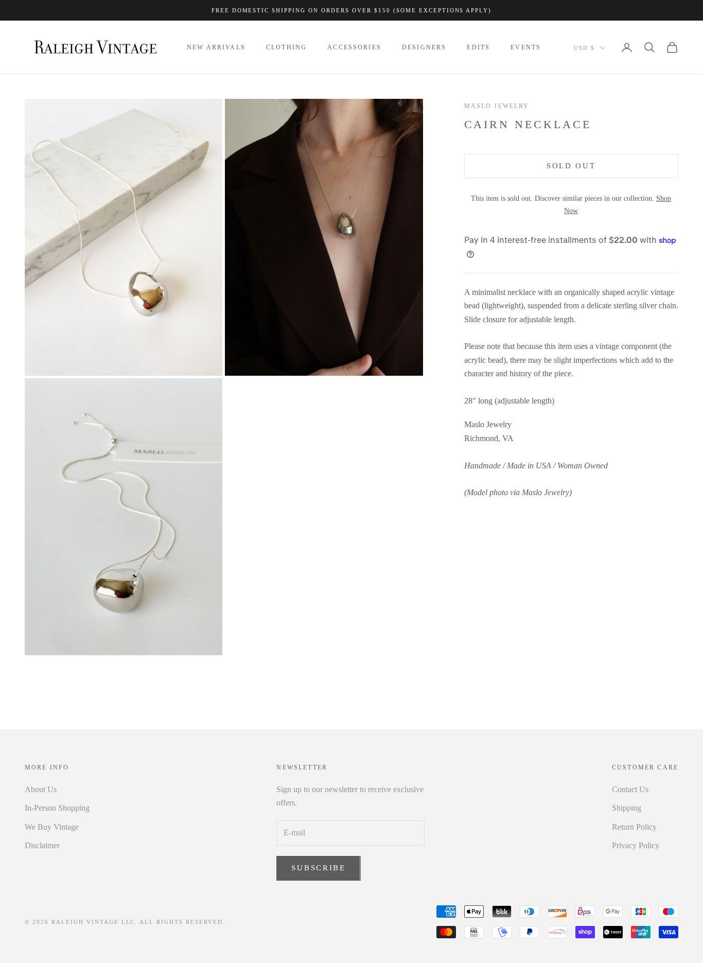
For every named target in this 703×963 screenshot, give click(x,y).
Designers (424, 47)
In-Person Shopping (57, 807)
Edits (478, 47)
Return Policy (634, 826)
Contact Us (630, 789)
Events (526, 47)
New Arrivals (216, 47)
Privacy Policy (635, 845)
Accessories (354, 47)
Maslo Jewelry (497, 106)
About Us (41, 789)
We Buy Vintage (52, 826)
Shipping (626, 807)
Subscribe (318, 868)
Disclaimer (42, 845)
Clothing (286, 47)
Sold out (571, 166)
